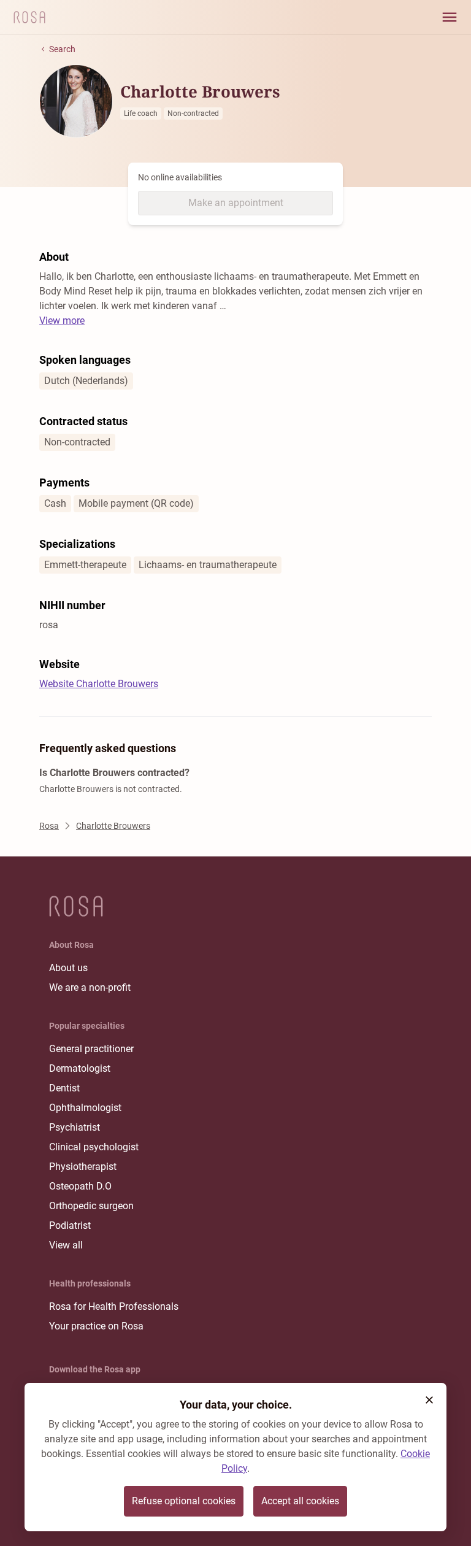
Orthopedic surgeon (91, 1206)
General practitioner (91, 1049)
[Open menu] (449, 17)
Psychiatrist (74, 1127)
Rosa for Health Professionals (113, 1306)
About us (68, 968)
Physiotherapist (83, 1166)
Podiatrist (70, 1225)
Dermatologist (79, 1068)
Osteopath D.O (80, 1186)
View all (66, 1245)
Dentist (64, 1088)
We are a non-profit (90, 987)
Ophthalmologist (85, 1107)
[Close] (429, 1400)
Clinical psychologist (94, 1147)
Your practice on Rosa (96, 1326)
